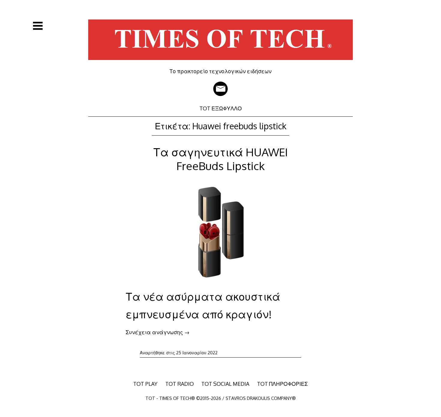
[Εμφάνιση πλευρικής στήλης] (38, 26)
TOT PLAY (145, 383)
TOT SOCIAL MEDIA (225, 383)
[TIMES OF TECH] (220, 64)
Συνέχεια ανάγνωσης (158, 332)
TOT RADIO (179, 383)
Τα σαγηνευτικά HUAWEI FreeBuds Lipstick (220, 159)
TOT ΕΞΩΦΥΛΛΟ (221, 108)
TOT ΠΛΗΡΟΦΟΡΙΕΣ (282, 383)
